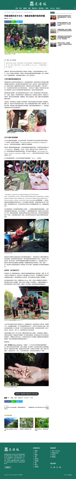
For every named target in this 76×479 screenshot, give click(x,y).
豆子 (8, 398)
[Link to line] (60, 467)
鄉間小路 (6, 18)
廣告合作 (54, 455)
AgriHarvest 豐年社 (14, 475)
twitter (20, 22)
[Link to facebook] (51, 467)
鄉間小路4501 (20, 398)
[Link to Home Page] (38, 3)
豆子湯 (31, 398)
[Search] (74, 8)
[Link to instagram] (57, 467)
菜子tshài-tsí (26, 398)
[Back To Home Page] (15, 449)
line (15, 22)
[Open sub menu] (37, 8)
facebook (8, 22)
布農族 (12, 398)
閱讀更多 (8, 467)
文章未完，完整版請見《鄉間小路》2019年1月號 (26, 393)
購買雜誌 (54, 457)
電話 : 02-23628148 (56, 451)
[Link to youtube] (54, 467)
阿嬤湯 (15, 398)
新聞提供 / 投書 (55, 453)
